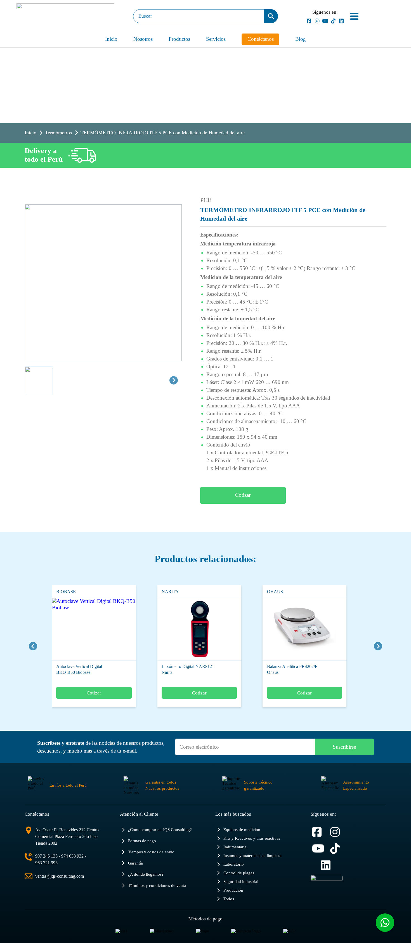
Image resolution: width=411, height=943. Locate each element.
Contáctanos (260, 39)
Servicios (216, 39)
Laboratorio (233, 864)
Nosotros (143, 39)
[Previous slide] (33, 646)
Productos (179, 39)
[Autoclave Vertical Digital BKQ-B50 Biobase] (80, 629)
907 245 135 (46, 856)
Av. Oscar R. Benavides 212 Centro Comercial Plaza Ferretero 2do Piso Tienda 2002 (67, 836)
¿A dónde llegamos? (146, 874)
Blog (300, 39)
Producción (233, 890)
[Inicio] (65, 16)
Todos (228, 898)
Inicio (111, 39)
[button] (39, 380)
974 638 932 (72, 856)
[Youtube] (325, 21)
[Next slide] (173, 380)
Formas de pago (142, 840)
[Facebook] (309, 21)
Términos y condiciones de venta (157, 885)
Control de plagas (238, 872)
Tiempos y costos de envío (151, 851)
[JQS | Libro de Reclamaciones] (326, 886)
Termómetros (58, 132)
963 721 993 (46, 862)
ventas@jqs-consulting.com (59, 876)
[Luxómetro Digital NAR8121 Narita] (185, 629)
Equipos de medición (241, 829)
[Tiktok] (333, 21)
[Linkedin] (341, 21)
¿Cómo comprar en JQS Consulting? (160, 829)
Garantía (135, 863)
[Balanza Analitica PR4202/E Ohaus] (290, 629)
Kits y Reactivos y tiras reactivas (251, 838)
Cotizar (243, 495)
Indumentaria (235, 846)
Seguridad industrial (240, 881)
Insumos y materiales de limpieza (252, 855)
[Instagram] (317, 21)
